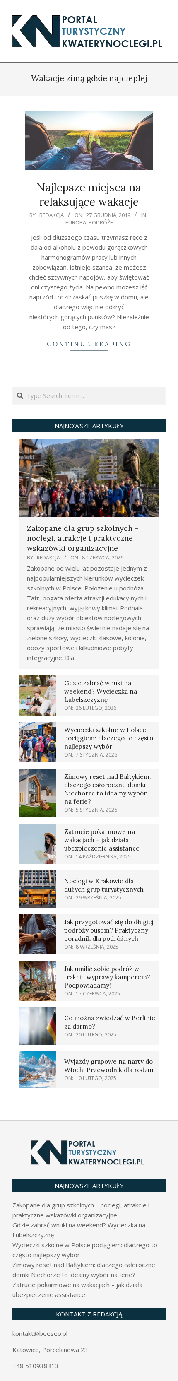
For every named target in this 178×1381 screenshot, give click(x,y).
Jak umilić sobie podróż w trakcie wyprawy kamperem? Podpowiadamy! (107, 977)
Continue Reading (89, 344)
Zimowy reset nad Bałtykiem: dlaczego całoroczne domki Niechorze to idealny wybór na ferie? (107, 789)
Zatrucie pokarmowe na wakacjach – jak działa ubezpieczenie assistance (102, 840)
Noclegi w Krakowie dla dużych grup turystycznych (104, 885)
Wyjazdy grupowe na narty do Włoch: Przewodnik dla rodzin (109, 1066)
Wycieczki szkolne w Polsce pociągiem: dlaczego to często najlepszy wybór (108, 738)
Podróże (101, 222)
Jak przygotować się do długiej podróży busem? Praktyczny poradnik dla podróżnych (109, 930)
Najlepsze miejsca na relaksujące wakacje (89, 195)
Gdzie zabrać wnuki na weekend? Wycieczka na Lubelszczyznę (100, 691)
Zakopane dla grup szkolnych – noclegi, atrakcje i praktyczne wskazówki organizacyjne (83, 538)
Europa (75, 222)
